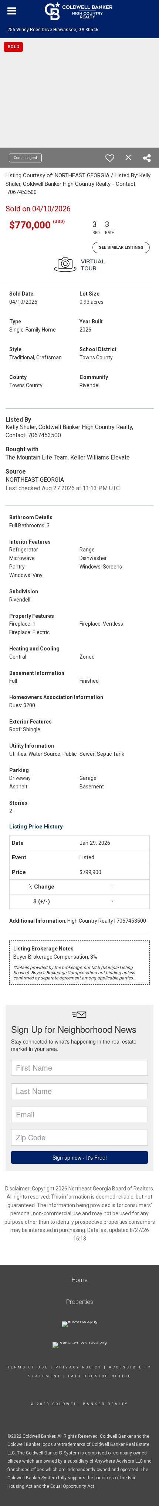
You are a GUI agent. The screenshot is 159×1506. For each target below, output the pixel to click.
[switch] (110, 158)
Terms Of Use (27, 1367)
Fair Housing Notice (99, 1376)
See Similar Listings (121, 247)
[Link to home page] (79, 11)
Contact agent (25, 158)
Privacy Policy (78, 1367)
